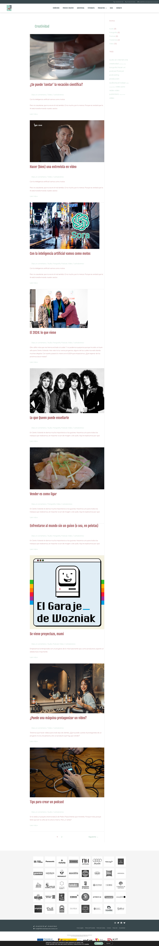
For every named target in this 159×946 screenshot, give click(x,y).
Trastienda (113, 40)
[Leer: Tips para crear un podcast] (67, 772)
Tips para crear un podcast (47, 802)
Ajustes (108, 943)
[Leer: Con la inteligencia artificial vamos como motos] (64, 225)
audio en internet (116, 60)
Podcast (64, 264)
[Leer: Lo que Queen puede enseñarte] (67, 390)
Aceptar (99, 943)
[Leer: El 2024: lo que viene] (59, 308)
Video (50, 95)
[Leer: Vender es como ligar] (67, 468)
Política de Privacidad (90, 927)
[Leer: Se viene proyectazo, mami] (67, 592)
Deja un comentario (38, 95)
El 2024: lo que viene (43, 333)
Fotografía (91, 8)
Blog (111, 8)
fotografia (113, 67)
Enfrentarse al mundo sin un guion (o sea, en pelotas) (64, 526)
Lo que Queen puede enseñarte (49, 418)
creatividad (114, 63)
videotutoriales (122, 94)
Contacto (119, 8)
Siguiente (93, 837)
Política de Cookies (101, 927)
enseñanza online (122, 64)
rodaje (123, 83)
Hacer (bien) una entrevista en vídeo (53, 167)
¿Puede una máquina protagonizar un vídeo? (58, 718)
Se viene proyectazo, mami (47, 634)
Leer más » (34, 113)
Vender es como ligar (43, 494)
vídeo (111, 98)
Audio (50, 264)
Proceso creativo (68, 8)
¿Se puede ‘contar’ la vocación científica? (56, 85)
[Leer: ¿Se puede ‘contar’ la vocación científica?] (67, 57)
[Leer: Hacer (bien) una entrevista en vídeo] (67, 141)
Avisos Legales (80, 927)
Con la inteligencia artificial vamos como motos (60, 253)
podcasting (114, 75)
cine (126, 60)
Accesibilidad (122, 927)
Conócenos (56, 8)
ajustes (87, 944)
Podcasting (101, 8)
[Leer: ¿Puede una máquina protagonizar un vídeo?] (67, 688)
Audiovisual (80, 8)
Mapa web (115, 927)
